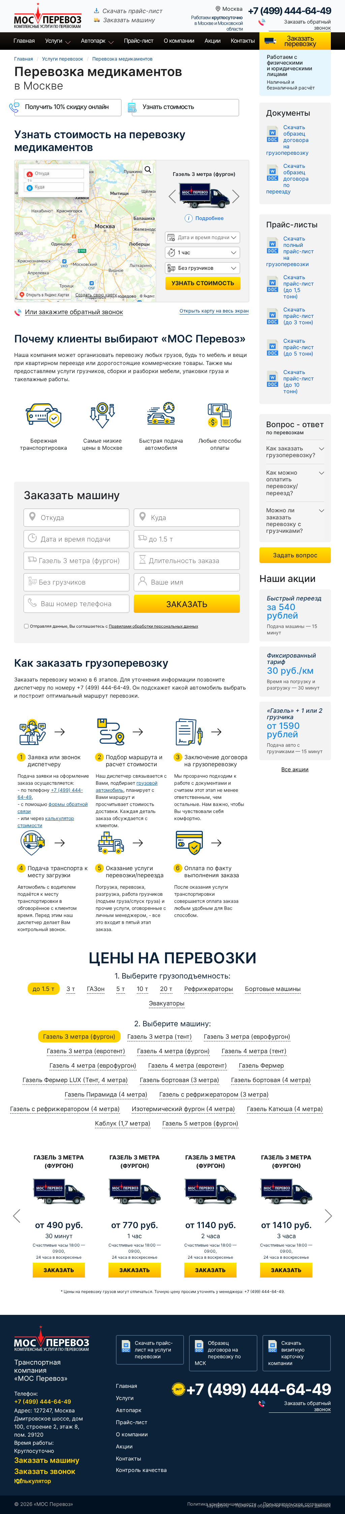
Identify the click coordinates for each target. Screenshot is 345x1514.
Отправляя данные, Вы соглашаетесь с (114, 626)
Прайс (138, 40)
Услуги (53, 40)
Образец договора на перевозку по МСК (218, 1353)
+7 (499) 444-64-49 (289, 10)
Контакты (243, 40)
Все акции (295, 769)
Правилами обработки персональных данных (153, 626)
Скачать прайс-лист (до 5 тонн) (298, 347)
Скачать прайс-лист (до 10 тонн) (298, 382)
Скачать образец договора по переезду (287, 179)
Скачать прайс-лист (132, 10)
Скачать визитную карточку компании (286, 1353)
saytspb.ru (218, 1505)
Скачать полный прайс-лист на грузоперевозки (290, 251)
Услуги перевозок (62, 59)
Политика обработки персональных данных (283, 1505)
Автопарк (93, 40)
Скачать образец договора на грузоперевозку (287, 140)
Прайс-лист (132, 1422)
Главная (24, 40)
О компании (179, 40)
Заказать (187, 604)
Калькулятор (32, 1481)
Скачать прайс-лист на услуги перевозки (154, 1350)
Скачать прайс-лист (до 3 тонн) (298, 316)
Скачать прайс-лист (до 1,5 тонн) (298, 287)
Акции (212, 40)
